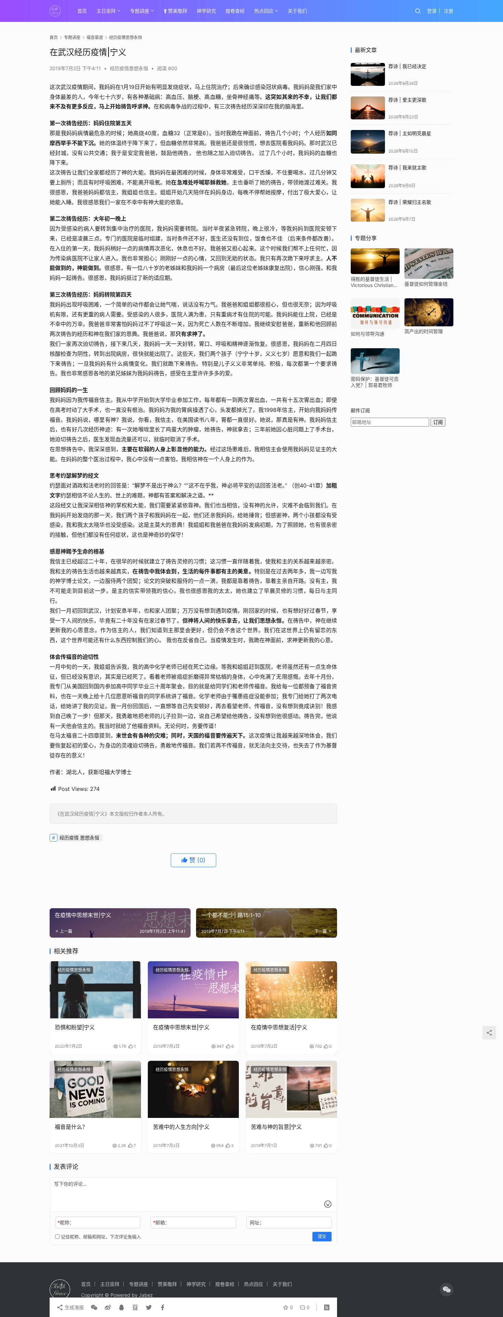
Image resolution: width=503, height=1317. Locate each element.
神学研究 (206, 11)
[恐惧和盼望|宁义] (95, 989)
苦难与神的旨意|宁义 (276, 1126)
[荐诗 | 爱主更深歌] (368, 107)
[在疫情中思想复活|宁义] (291, 989)
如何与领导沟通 (367, 334)
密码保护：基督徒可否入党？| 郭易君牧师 (375, 382)
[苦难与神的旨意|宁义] (291, 1089)
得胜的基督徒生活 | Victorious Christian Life (372, 282)
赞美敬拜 (177, 11)
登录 (432, 11)
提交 (322, 1236)
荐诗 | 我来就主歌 (407, 167)
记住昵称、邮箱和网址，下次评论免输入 (100, 1236)
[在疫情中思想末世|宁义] (193, 989)
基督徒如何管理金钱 (426, 284)
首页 (82, 11)
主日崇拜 (106, 11)
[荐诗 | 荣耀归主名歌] (368, 210)
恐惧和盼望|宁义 (75, 1027)
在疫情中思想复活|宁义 (279, 1027)
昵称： (65, 1222)
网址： (257, 1222)
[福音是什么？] (95, 1089)
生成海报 (73, 1307)
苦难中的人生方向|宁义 (181, 1126)
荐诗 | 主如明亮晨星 (409, 133)
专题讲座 (139, 11)
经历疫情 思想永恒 (79, 837)
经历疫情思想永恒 (129, 68)
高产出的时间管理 (423, 331)
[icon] (446, 1289)
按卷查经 (235, 11)
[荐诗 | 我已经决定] (368, 74)
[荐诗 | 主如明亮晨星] (368, 142)
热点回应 (263, 11)
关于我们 (297, 11)
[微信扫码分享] (94, 1307)
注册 (448, 11)
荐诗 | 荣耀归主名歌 (409, 202)
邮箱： (161, 1222)
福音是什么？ (71, 1126)
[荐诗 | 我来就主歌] (368, 176)
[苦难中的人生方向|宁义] (193, 1089)
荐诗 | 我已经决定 (407, 66)
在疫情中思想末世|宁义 (181, 1027)
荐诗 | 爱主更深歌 (407, 100)
